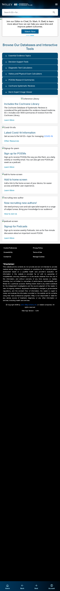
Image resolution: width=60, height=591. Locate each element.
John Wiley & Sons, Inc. (29, 304)
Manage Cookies (38, 256)
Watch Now (30, 31)
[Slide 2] (32, 35)
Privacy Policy (38, 248)
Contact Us (7, 256)
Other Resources (11, 141)
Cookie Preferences (10, 248)
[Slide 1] (28, 35)
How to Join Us (10, 213)
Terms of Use (37, 252)
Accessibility (8, 252)
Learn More (9, 120)
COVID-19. (48, 136)
